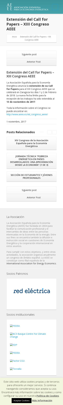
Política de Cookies (48, 395)
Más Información (42, 400)
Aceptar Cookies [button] (22, 400)
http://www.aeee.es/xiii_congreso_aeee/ (27, 114)
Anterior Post (33, 61)
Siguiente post (29, 54)
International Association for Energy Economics (31, 263)
